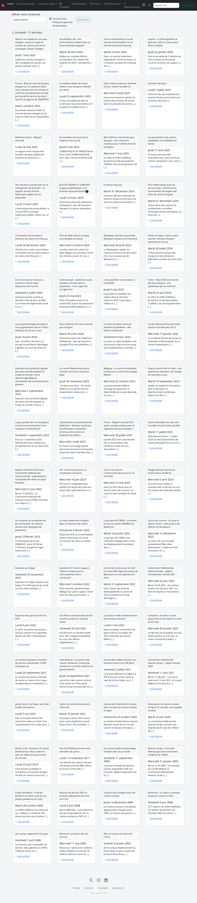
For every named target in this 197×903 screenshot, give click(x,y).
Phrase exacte (60, 25)
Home (10, 3)
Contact (88, 887)
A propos (103, 887)
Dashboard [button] (80, 3)
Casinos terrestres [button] (25, 3)
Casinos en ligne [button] (47, 3)
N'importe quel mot (63, 22)
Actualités (64, 6)
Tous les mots (59, 18)
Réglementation (132, 6)
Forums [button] (96, 3)
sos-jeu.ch (118, 887)
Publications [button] (113, 3)
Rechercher (188, 5)
